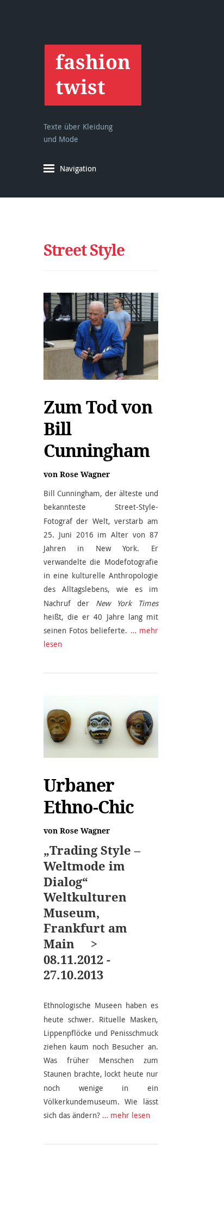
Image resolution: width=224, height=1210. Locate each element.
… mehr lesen (126, 1115)
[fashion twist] (92, 75)
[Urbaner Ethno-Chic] (100, 726)
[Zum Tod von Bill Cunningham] (100, 336)
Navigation (78, 168)
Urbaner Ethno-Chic (88, 796)
